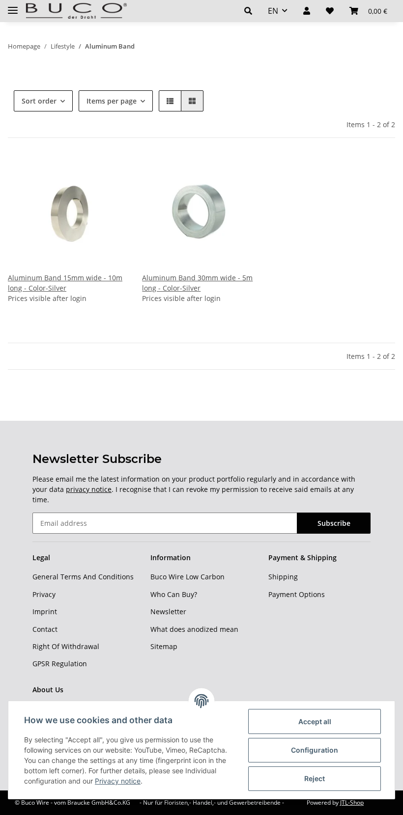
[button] (248, 11)
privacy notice (89, 489)
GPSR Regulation (59, 663)
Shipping (283, 576)
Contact (45, 629)
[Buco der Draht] (76, 11)
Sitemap (163, 646)
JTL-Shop (352, 802)
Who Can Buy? (173, 594)
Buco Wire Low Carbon (187, 576)
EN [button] (273, 10)
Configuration (314, 750)
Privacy (44, 594)
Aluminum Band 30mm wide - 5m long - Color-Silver (197, 283)
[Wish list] (330, 11)
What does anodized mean (194, 629)
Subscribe (333, 523)
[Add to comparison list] (84, 170)
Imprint (44, 611)
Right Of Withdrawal (65, 646)
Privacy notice (118, 781)
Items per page (111, 101)
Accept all (314, 721)
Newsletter (168, 611)
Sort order (39, 101)
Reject (314, 778)
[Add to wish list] (109, 170)
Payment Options (296, 594)
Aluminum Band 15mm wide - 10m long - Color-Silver (65, 283)
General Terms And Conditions (83, 576)
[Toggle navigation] (13, 6)
